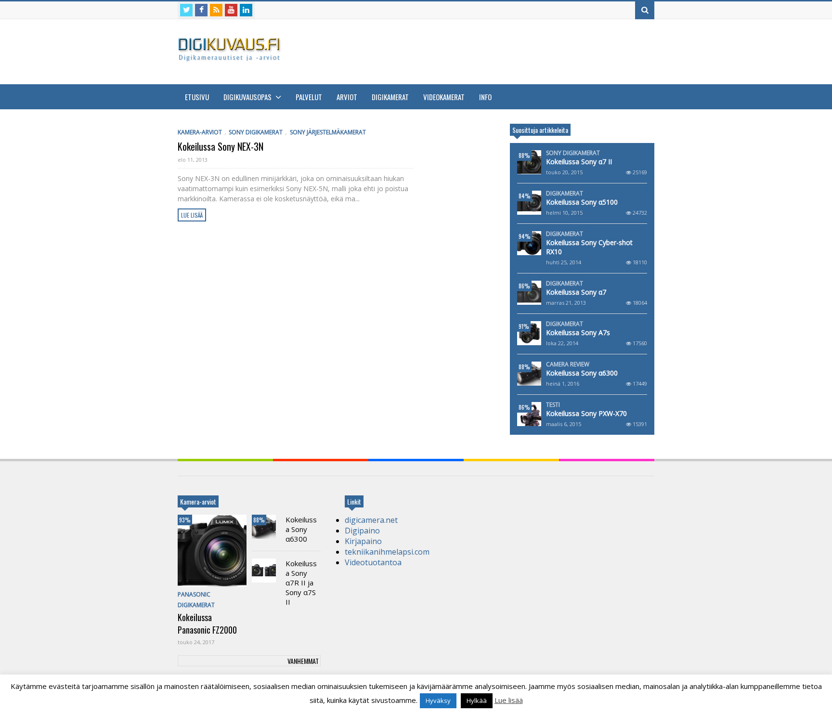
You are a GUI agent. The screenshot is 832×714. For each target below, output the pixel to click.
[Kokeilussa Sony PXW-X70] (529, 414)
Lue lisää (192, 215)
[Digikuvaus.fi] (232, 57)
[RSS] (216, 10)
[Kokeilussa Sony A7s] (529, 333)
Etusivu (197, 96)
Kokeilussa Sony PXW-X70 (586, 413)
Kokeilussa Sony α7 (576, 292)
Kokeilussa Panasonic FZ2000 (207, 623)
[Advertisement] (479, 50)
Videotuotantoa (373, 562)
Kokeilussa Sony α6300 (582, 372)
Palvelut (309, 96)
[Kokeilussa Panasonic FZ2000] (212, 551)
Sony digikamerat (256, 132)
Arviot (347, 96)
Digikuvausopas (248, 96)
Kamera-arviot (200, 132)
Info (485, 96)
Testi (553, 405)
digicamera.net (371, 520)
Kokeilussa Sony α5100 (582, 202)
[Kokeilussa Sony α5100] (529, 203)
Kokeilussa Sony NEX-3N (220, 146)
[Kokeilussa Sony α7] (529, 293)
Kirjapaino (363, 541)
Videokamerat (444, 96)
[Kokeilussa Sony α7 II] (529, 162)
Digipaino (362, 530)
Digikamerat (390, 96)
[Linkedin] (246, 10)
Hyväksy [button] (438, 700)
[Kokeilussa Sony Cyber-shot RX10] (529, 243)
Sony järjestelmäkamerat (328, 132)
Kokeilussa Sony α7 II (579, 161)
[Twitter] (186, 10)
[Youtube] (231, 10)
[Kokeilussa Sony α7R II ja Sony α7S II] (264, 570)
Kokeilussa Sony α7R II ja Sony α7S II (301, 582)
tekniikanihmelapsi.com (387, 551)
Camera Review (567, 364)
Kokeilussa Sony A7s (578, 332)
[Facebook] (201, 10)
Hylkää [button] (477, 700)
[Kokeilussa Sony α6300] (529, 374)
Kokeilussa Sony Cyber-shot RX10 (589, 247)
